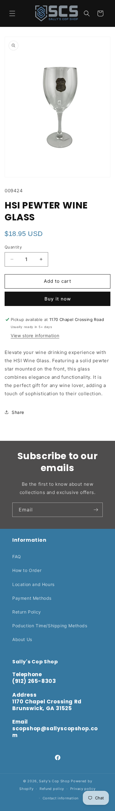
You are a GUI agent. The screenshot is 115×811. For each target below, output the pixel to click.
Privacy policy (83, 789)
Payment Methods (32, 598)
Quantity (13, 247)
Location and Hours (33, 584)
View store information (35, 335)
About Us (22, 639)
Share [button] (18, 412)
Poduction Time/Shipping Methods (49, 625)
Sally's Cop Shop (54, 781)
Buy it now (57, 299)
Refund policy (52, 789)
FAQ (16, 556)
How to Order (26, 570)
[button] (12, 13)
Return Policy (26, 611)
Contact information (61, 798)
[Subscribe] (95, 510)
